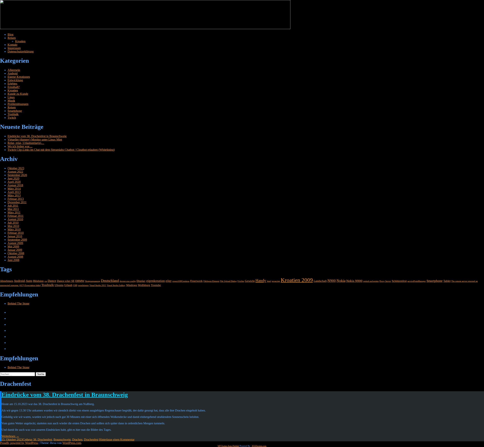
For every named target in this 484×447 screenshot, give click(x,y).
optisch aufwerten (371, 281)
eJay (169, 281)
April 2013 (14, 192)
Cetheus (27, 439)
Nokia (341, 281)
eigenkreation (155, 281)
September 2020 (17, 175)
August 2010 (15, 219)
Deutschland (110, 281)
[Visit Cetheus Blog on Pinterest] (10, 336)
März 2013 (14, 195)
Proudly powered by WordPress (19, 443)
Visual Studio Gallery (116, 285)
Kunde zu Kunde (18, 93)
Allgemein (14, 70)
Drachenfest (91, 439)
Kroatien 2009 (297, 280)
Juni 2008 (13, 260)
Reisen (12, 37)
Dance (52, 281)
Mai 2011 (13, 209)
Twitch (12, 117)
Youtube (156, 285)
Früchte (240, 281)
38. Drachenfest (42, 439)
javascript (276, 281)
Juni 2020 (13, 178)
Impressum (14, 48)
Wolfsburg (144, 285)
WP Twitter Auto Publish (228, 446)
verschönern (83, 285)
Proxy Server (385, 281)
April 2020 (14, 181)
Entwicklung (15, 80)
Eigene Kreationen (19, 76)
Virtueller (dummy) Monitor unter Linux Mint (35, 139)
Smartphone (15, 110)
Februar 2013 (16, 198)
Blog (10, 34)
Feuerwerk (196, 280)
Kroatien (20, 41)
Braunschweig (62, 439)
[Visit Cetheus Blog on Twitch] (10, 324)
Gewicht (250, 280)
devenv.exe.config (128, 281)
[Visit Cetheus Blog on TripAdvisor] (10, 348)
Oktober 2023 (16, 168)
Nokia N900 (354, 281)
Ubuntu (59, 285)
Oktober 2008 (16, 253)
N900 (331, 281)
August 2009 (15, 243)
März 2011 (14, 212)
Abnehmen (6, 280)
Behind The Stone (18, 303)
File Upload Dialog (228, 281)
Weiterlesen (10, 436)
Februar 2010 (16, 232)
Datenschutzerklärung (21, 51)
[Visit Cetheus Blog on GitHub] (10, 330)
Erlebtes (12, 83)
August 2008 (15, 256)
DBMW (79, 280)
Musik (11, 100)
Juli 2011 (13, 205)
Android (13, 73)
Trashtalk (13, 114)
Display (141, 280)
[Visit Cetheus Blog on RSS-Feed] (10, 312)
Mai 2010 (13, 226)
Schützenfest (399, 280)
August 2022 (15, 171)
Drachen (77, 439)
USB (75, 285)
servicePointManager (416, 281)
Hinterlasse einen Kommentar (116, 439)
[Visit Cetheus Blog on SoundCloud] (10, 342)
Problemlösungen (18, 104)
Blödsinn (38, 280)
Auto (29, 281)
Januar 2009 (15, 249)
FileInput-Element (211, 281)
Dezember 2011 (17, 202)
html (269, 281)
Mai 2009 (13, 246)
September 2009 (17, 239)
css (45, 281)
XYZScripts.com (259, 446)
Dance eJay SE (65, 280)
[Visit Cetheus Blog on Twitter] (10, 318)
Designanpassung (92, 281)
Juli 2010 (13, 222)
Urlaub (68, 285)
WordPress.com (71, 443)
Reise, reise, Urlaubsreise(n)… (26, 143)
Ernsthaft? (14, 87)
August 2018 (15, 185)
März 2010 (14, 229)
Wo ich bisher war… (20, 146)
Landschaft (320, 280)
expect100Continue (180, 281)
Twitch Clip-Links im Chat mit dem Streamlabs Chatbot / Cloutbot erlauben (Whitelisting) (61, 149)
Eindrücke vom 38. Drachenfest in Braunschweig (37, 136)
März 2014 (14, 188)
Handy (260, 280)
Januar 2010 (15, 236)
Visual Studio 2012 (97, 285)
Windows (131, 285)
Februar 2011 (15, 215)
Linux (11, 97)
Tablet (447, 280)
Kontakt (12, 44)
